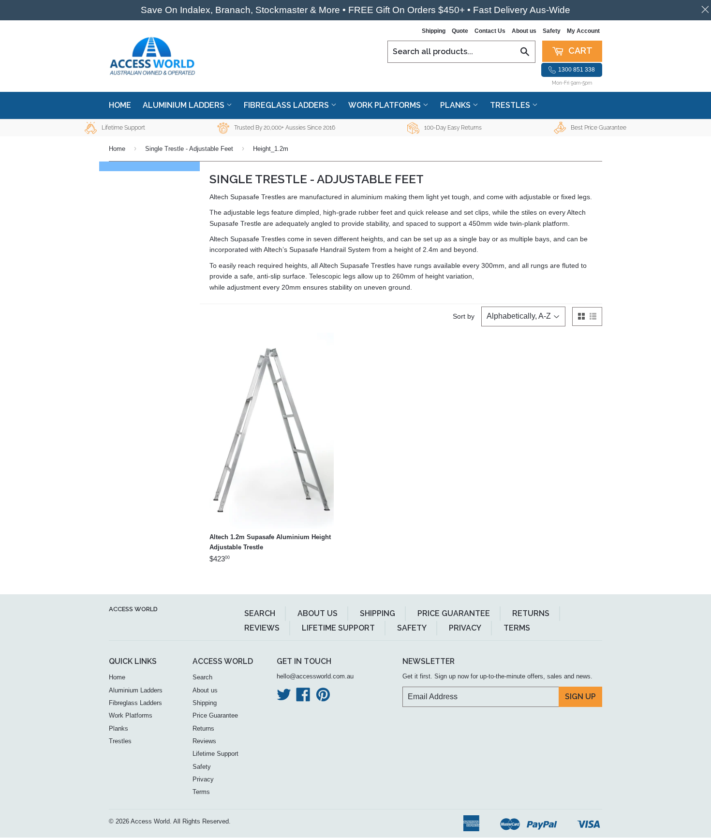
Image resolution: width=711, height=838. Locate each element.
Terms (517, 627)
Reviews (262, 627)
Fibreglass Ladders (287, 105)
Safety (552, 31)
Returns (530, 613)
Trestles (511, 105)
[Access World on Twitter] (284, 698)
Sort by (463, 316)
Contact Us (489, 31)
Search (259, 613)
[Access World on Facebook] (303, 698)
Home (120, 105)
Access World (133, 609)
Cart (579, 50)
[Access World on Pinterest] (323, 698)
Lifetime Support (338, 627)
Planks (456, 105)
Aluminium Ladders (184, 105)
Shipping (433, 31)
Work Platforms (385, 105)
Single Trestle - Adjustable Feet (189, 148)
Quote (460, 31)
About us (524, 31)
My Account (583, 31)
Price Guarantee (453, 613)
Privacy (465, 627)
